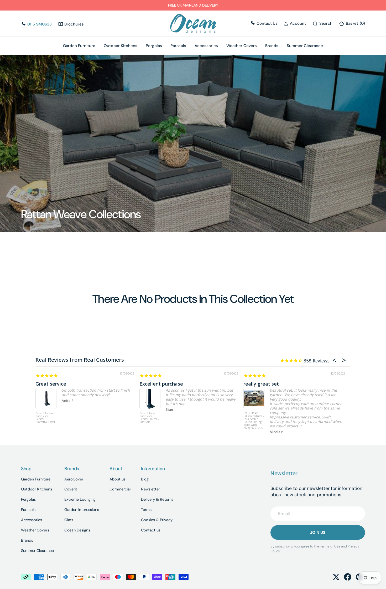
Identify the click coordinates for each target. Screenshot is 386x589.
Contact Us (266, 23)
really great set (261, 384)
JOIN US (317, 532)
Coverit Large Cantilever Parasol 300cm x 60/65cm (149, 418)
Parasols (178, 46)
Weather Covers (241, 46)
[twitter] (336, 577)
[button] (295, 24)
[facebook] (347, 577)
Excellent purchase (161, 384)
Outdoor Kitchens (120, 46)
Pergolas (154, 46)
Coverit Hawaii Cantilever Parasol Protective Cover (45, 418)
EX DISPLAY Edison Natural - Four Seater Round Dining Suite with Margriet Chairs (254, 420)
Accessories (206, 46)
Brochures (73, 24)
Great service (50, 384)
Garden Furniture (79, 46)
